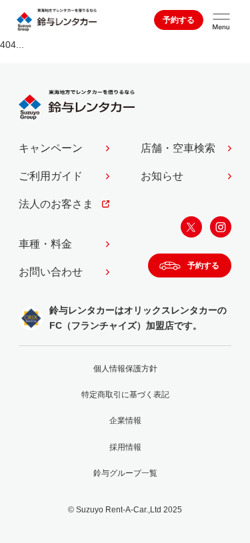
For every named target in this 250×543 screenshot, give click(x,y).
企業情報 (125, 420)
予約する (179, 20)
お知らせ (162, 176)
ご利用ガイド (51, 176)
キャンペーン (51, 148)
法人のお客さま (56, 204)
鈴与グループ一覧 (125, 473)
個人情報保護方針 (125, 368)
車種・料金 (45, 244)
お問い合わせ (51, 271)
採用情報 (125, 447)
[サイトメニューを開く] (221, 20)
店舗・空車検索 (178, 148)
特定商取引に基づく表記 (125, 394)
